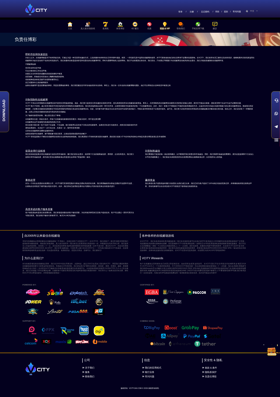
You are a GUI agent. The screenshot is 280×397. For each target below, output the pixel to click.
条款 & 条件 (211, 367)
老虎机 (106, 28)
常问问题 (237, 11)
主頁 (70, 28)
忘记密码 (205, 12)
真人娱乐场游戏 (88, 28)
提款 (226, 11)
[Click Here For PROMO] (272, 350)
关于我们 (89, 367)
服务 (87, 372)
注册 (192, 12)
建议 (215, 28)
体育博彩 (120, 28)
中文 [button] (253, 11)
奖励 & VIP (165, 28)
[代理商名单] (275, 139)
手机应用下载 (198, 28)
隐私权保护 (211, 372)
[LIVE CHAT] (275, 100)
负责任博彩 (211, 376)
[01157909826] (275, 113)
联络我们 (181, 28)
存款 (217, 11)
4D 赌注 (135, 28)
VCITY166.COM (135, 388)
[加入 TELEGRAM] (275, 126)
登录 (180, 12)
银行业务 (149, 372)
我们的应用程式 (153, 367)
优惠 (149, 28)
